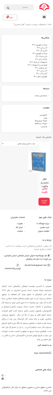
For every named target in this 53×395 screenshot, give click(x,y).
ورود (45, 117)
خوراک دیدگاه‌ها (41, 123)
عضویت (20, 223)
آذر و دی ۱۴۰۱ (42, 47)
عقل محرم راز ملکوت (45, 182)
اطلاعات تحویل (43, 231)
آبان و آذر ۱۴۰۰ (41, 73)
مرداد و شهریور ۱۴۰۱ (39, 53)
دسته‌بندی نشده (41, 95)
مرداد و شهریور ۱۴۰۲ (39, 44)
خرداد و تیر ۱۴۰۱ (41, 59)
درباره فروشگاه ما (43, 223)
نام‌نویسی (43, 114)
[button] (44, 16)
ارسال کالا (19, 227)
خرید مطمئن (44, 227)
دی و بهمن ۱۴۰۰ (41, 67)
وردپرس (44, 126)
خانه (49, 24)
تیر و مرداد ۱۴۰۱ (41, 56)
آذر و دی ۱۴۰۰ (42, 70)
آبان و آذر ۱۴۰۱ (41, 50)
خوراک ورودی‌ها (41, 120)
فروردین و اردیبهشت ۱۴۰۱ (37, 64)
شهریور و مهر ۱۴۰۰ (40, 76)
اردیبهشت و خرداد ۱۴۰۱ (38, 62)
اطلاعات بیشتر (44, 201)
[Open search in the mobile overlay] (19, 7)
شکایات (20, 231)
